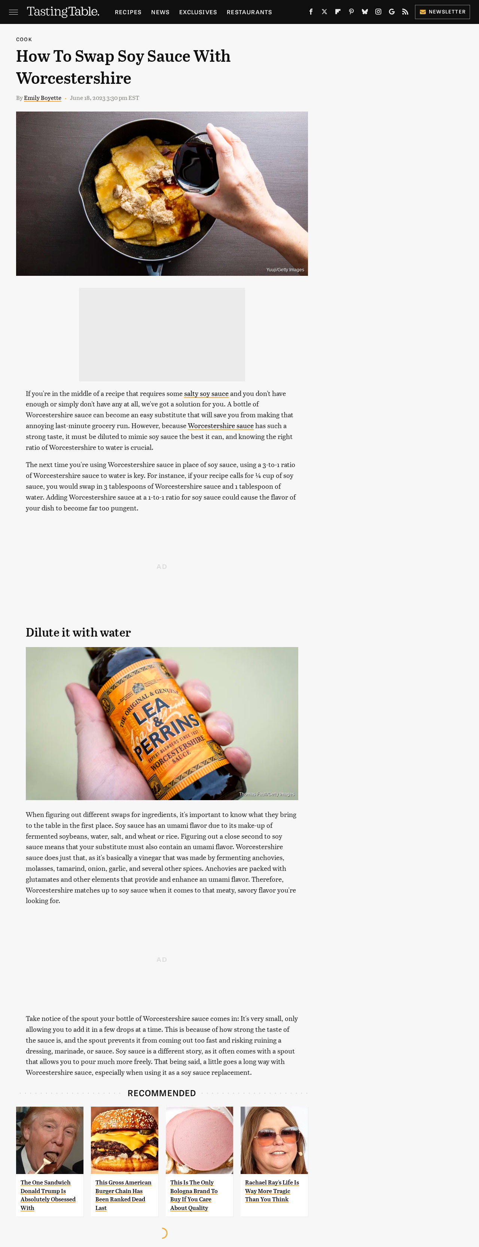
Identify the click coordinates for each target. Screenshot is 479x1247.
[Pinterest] (351, 13)
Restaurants (249, 11)
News (160, 11)
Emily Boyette (42, 97)
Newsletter (447, 11)
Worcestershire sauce (221, 425)
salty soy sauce (206, 393)
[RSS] (405, 13)
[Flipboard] (338, 13)
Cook (24, 39)
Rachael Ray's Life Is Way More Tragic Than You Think (272, 1191)
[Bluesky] (365, 13)
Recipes (128, 11)
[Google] (392, 13)
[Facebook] (311, 13)
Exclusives (198, 11)
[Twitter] (324, 13)
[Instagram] (378, 13)
